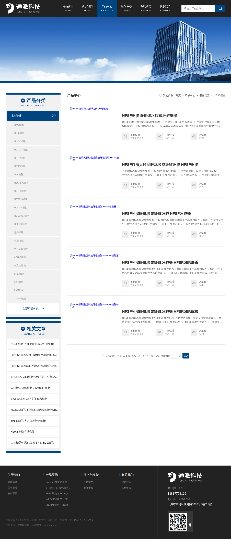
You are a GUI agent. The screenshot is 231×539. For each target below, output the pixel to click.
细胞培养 (16, 115)
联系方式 (126, 482)
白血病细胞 (20, 265)
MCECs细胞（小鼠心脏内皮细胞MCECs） (35, 409)
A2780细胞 (20, 257)
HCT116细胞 (21, 199)
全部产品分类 (30, 308)
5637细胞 (19, 273)
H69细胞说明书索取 (23, 431)
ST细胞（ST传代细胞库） (58, 487)
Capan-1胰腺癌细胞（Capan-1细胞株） (58, 482)
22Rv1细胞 (20, 298)
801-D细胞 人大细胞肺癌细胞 (28, 420)
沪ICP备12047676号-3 (82, 520)
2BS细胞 (18, 282)
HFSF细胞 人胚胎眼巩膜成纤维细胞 (32, 343)
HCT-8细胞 (20, 191)
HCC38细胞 (20, 207)
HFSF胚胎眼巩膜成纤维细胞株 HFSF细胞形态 (160, 262)
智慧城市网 (23, 525)
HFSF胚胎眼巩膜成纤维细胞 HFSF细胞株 (156, 213)
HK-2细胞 (19, 133)
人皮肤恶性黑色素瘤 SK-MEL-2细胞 (32, 442)
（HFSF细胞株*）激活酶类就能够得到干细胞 (35, 354)
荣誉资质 (12, 487)
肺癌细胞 (19, 240)
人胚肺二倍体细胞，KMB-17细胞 (30, 387)
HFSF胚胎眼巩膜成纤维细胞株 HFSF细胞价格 (160, 311)
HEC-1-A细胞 (21, 182)
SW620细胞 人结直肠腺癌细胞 (29, 398)
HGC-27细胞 (21, 149)
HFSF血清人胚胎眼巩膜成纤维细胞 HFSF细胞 (160, 164)
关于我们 (87, 8)
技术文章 (88, 482)
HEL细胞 (18, 174)
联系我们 (165, 8)
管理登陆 (36, 525)
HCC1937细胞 (21, 215)
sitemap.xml (50, 525)
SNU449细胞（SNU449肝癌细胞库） (58, 505)
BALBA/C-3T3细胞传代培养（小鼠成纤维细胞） (35, 376)
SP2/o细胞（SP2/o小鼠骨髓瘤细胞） (58, 493)
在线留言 (145, 8)
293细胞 (18, 290)
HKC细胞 (19, 124)
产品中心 (107, 8)
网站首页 (68, 8)
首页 (178, 95)
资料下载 (12, 493)
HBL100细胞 (20, 224)
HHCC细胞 (20, 141)
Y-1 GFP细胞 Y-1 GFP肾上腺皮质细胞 (58, 499)
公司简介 (12, 482)
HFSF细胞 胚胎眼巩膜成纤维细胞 (149, 116)
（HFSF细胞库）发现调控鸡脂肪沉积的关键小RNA (35, 365)
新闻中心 (126, 8)
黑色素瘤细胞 (21, 249)
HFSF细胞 (19, 166)
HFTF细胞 (19, 158)
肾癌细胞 (19, 232)
